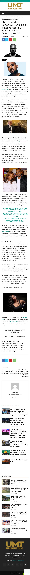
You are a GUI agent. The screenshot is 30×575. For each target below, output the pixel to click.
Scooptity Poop (5, 349)
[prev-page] (3, 468)
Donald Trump (16, 341)
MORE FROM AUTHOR (18, 405)
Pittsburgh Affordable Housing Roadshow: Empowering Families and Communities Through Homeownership (18, 422)
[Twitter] (6, 39)
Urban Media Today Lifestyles (17, 16)
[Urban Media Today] (15, 6)
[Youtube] (25, 564)
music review (9, 345)
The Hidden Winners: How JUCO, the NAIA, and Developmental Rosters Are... (19, 506)
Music (3, 345)
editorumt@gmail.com (18, 560)
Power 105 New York (13, 347)
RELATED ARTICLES (6, 405)
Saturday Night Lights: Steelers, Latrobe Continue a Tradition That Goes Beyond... (19, 490)
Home (3, 16)
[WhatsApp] (14, 39)
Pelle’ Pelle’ (5, 89)
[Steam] (17, 564)
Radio (20, 347)
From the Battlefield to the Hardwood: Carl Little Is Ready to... (19, 530)
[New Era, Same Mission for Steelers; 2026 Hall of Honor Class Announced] (6, 498)
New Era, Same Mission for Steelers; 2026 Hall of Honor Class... (18, 498)
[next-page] (5, 468)
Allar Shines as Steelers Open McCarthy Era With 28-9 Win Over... (18, 482)
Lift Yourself (21, 343)
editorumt (5, 36)
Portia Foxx (4, 347)
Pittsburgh (16, 345)
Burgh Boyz (8, 341)
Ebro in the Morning (6, 343)
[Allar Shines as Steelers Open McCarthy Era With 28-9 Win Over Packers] (6, 482)
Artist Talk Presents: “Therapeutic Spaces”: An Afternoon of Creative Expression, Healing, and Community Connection (18, 433)
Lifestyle (8, 16)
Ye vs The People (12, 351)
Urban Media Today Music (18, 349)
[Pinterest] (10, 39)
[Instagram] (13, 398)
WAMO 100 (4, 351)
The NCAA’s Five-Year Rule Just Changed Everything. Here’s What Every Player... (19, 522)
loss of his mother (21, 142)
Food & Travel (4, 413)
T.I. (11, 349)
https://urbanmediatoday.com (15, 394)
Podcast (21, 345)
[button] (2, 13)
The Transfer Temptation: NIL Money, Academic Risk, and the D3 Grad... (19, 514)
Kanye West (15, 343)
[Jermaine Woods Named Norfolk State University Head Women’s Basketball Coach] (6, 452)
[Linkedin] (12, 564)
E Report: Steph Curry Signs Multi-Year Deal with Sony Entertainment (8, 371)
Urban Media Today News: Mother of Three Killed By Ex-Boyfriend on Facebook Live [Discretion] (21, 373)
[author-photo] (15, 390)
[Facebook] (3, 39)
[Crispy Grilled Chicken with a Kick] (6, 461)
